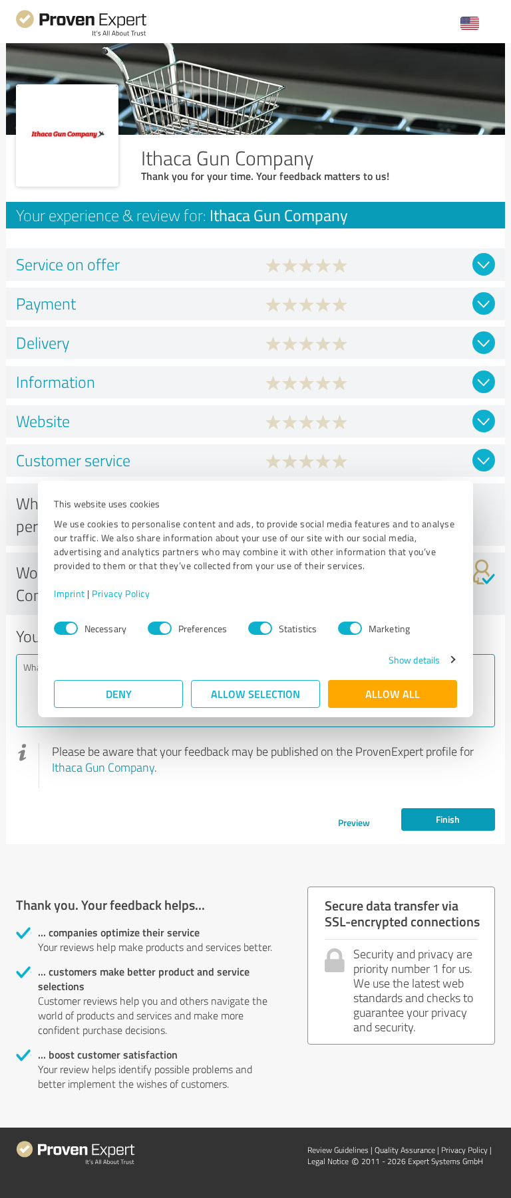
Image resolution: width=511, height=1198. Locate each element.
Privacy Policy (121, 593)
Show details (414, 659)
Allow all (392, 693)
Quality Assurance (405, 1149)
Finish (448, 819)
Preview (354, 822)
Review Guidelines (338, 1149)
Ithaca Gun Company (103, 767)
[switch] (160, 628)
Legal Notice (328, 1161)
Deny (119, 693)
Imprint (69, 593)
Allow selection (255, 693)
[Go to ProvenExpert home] (81, 34)
